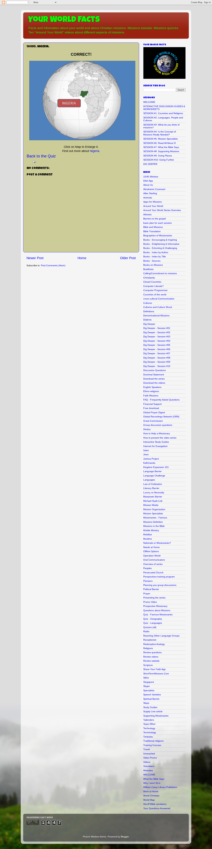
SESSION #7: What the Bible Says (161, 147)
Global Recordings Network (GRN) (161, 416)
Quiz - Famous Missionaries (158, 614)
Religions (148, 648)
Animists (147, 197)
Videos (146, 762)
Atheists (147, 214)
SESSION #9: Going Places (157, 155)
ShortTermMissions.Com (156, 673)
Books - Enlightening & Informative (161, 244)
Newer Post (35, 258)
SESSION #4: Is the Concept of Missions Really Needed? (159, 133)
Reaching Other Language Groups (161, 635)
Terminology (149, 732)
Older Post (128, 258)
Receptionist (149, 639)
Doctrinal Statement (153, 374)
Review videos (150, 656)
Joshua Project (151, 458)
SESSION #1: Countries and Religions (163, 113)
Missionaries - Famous (155, 517)
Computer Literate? (153, 286)
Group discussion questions (157, 425)
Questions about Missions (156, 610)
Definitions (148, 311)
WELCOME (149, 102)
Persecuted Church (153, 572)
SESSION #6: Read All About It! (159, 143)
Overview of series (153, 564)
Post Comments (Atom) (53, 265)
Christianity (149, 277)
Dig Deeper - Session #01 (156, 328)
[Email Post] (33, 161)
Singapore (148, 682)
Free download (151, 408)
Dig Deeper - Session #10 (156, 366)
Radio (146, 631)
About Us (148, 185)
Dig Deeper (149, 324)
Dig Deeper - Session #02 (156, 332)
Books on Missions (153, 265)
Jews (146, 454)
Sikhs (146, 677)
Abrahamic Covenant (154, 189)
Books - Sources (151, 260)
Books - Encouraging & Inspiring (160, 239)
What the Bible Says (153, 779)
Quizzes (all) (149, 627)
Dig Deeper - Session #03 (156, 336)
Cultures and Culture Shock (157, 307)
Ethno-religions (151, 391)
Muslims (147, 538)
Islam (146, 450)
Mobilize (147, 534)
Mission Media (150, 505)
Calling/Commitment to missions (160, 273)
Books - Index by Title (154, 256)
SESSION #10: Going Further (158, 159)
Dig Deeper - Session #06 (156, 349)
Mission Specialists (153, 513)
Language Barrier (152, 471)
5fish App (148, 180)
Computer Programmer (155, 290)
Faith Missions (150, 395)
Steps (146, 703)
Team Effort (149, 724)
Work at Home (150, 791)
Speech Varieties (152, 694)
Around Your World (153, 206)
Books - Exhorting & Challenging (160, 248)
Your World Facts (64, 20)
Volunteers (148, 766)
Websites (148, 770)
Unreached (149, 753)
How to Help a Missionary (156, 433)
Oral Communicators (154, 559)
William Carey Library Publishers (160, 787)
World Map (149, 800)
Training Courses (152, 745)
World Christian (151, 795)
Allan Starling (150, 193)
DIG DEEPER (150, 164)
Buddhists (148, 269)
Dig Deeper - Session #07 (156, 353)
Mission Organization (154, 509)
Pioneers (148, 581)
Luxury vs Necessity (153, 492)
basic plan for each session (157, 223)
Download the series (154, 378)
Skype (146, 686)
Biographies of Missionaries (157, 235)
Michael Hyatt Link (152, 501)
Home (82, 258)
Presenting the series (154, 597)
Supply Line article (152, 711)
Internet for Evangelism (155, 446)
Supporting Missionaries (155, 715)
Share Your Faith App (154, 669)
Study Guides (150, 707)
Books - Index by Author (155, 252)
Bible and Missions (153, 227)
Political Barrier (151, 589)
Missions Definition (153, 522)
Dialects (147, 319)
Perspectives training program (159, 576)
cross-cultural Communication (158, 298)
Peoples (147, 568)
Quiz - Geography (152, 618)
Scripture (148, 665)
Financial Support (152, 404)
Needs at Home (151, 547)
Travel (146, 749)
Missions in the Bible (154, 526)
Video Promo (150, 757)
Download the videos (154, 383)
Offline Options (151, 551)
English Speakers (152, 387)
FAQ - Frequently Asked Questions (161, 399)
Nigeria (94, 151)
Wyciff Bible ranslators (154, 804)
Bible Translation (152, 231)
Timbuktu (148, 736)
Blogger (125, 836)
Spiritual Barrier (151, 699)
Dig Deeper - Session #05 (156, 345)
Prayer (146, 593)
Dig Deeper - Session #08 (156, 357)
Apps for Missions (152, 201)
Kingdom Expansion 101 (156, 467)
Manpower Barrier (152, 496)
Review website (151, 660)
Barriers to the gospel (154, 218)
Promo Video (150, 602)
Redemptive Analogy (154, 644)
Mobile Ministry (151, 530)
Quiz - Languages (152, 623)
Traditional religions (153, 741)
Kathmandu (149, 463)
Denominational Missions (156, 315)
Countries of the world (154, 294)
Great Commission (153, 421)
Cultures (147, 303)
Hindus (147, 429)
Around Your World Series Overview (162, 210)
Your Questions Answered (156, 808)
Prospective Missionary (155, 606)
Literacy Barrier (151, 488)
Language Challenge (154, 475)
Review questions (152, 652)
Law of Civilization (152, 484)
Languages (149, 479)
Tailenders (148, 720)
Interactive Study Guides (156, 442)
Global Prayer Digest (154, 412)
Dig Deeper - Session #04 (156, 341)
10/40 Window (150, 176)
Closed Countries (152, 281)
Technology (149, 728)
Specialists (148, 690)
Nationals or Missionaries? (157, 543)
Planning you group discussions (159, 585)
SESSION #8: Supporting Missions (161, 151)
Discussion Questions (154, 370)
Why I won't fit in (151, 783)
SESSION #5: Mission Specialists (160, 138)
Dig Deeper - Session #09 (156, 362)
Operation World (151, 555)
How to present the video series (159, 437)
